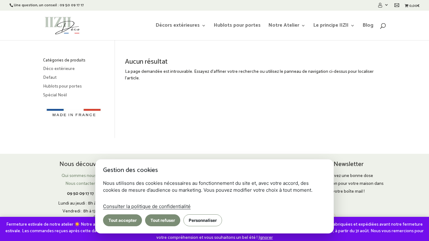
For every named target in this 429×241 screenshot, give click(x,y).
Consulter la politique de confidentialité (147, 206)
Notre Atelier (284, 26)
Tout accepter (122, 220)
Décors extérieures (178, 26)
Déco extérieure (59, 68)
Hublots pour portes (237, 26)
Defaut (50, 77)
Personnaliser (203, 220)
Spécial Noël (55, 95)
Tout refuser (162, 220)
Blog (368, 26)
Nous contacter (80, 183)
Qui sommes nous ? (80, 175)
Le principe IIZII (331, 26)
